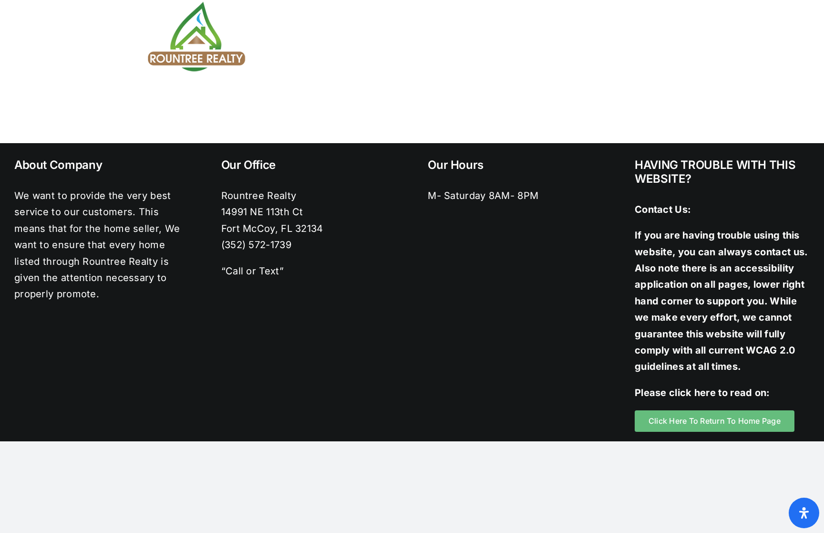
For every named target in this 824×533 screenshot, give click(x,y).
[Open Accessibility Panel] (804, 513)
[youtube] (693, 5)
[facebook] (616, 5)
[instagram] (654, 5)
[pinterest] (674, 5)
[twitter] (635, 5)
